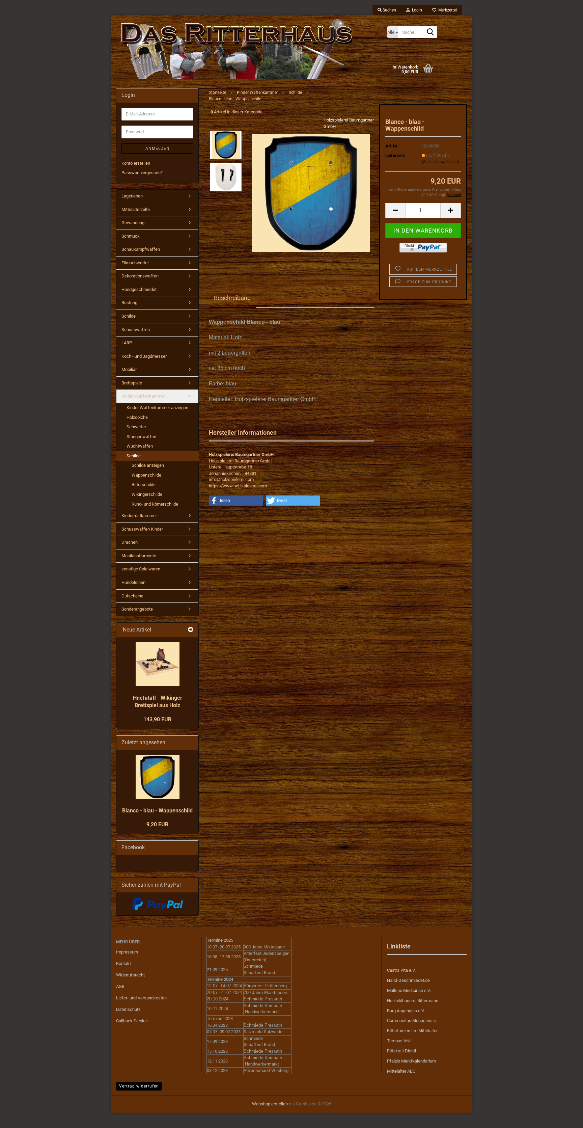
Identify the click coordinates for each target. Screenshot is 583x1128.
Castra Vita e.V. (401, 970)
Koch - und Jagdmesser (144, 356)
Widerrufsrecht (130, 974)
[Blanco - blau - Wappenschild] (311, 192)
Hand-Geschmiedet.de (408, 980)
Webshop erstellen (270, 1103)
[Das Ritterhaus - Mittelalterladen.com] (246, 49)
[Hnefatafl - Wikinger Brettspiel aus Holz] (157, 664)
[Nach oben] (564, 1118)
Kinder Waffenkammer (143, 396)
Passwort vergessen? (142, 172)
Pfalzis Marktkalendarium (411, 1061)
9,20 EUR (157, 824)
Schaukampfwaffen (140, 249)
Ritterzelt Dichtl (401, 1050)
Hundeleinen (133, 582)
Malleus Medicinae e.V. (409, 990)
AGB (120, 986)
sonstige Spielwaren (140, 568)
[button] (395, 210)
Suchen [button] (389, 10)
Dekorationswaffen (140, 275)
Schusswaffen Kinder (142, 529)
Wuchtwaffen (140, 446)
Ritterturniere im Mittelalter (412, 1030)
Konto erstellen (135, 163)
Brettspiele (131, 382)
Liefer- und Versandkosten (141, 997)
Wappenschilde (146, 475)
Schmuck (130, 236)
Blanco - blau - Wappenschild (157, 810)
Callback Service (132, 1020)
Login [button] (416, 10)
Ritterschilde (144, 484)
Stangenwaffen (141, 436)
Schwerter (136, 426)
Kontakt (123, 963)
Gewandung (132, 222)
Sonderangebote (137, 609)
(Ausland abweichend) (440, 162)
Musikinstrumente (138, 555)
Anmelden (157, 148)
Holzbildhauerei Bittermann (412, 1000)
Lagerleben (132, 195)
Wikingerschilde (147, 494)
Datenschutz (128, 1009)
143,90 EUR (157, 719)
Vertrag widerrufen (139, 1086)
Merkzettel (446, 10)
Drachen (129, 542)
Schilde (128, 316)
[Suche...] (430, 32)
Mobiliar (129, 369)
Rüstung (129, 302)
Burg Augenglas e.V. (406, 1010)
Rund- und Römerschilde (155, 504)
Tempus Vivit (399, 1040)
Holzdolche (137, 417)
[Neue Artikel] (190, 630)
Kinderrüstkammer (139, 515)
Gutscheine (132, 595)
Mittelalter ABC (401, 1071)
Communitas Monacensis (411, 1020)
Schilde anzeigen (148, 465)
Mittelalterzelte (135, 209)
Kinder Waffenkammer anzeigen (157, 407)
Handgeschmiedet (139, 289)
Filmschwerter (135, 262)
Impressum (127, 952)
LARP (126, 342)
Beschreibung (232, 297)
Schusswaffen (135, 329)
